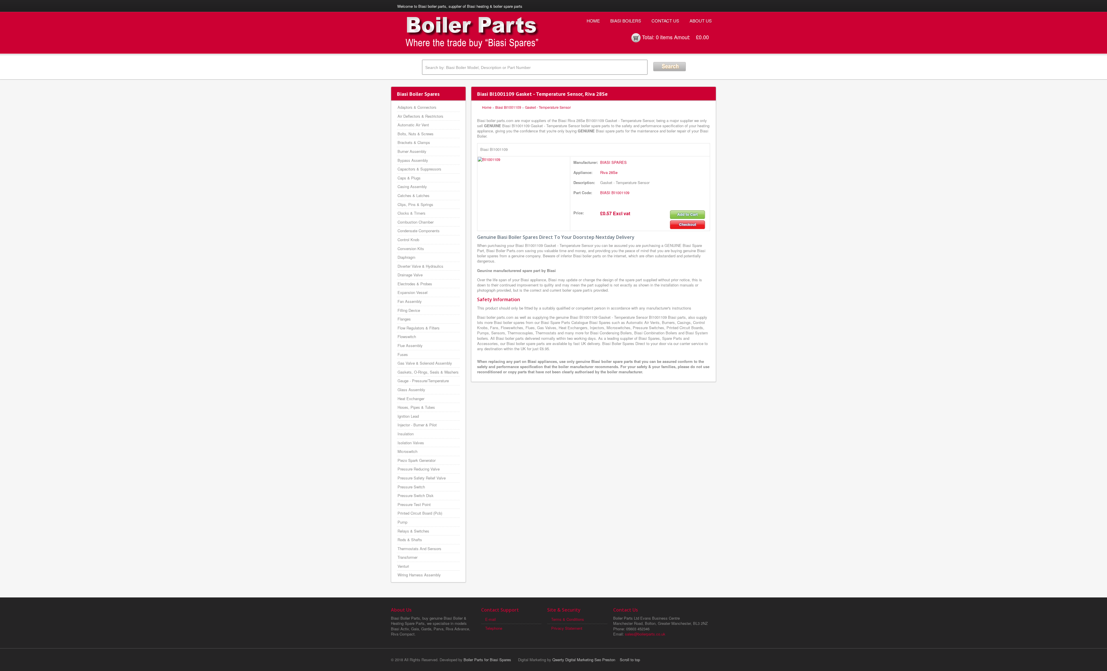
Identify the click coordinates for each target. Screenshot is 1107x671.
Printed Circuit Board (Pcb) (420, 513)
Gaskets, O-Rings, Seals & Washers (428, 372)
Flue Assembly (410, 345)
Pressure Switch (411, 487)
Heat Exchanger (411, 398)
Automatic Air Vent (413, 125)
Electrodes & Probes (415, 283)
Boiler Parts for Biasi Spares (487, 659)
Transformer (407, 557)
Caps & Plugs (409, 178)
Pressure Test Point (414, 504)
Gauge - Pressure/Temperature (423, 380)
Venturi (403, 566)
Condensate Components (419, 230)
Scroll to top (630, 659)
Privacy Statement (566, 628)
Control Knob (408, 239)
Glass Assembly (411, 389)
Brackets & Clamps (414, 142)
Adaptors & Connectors (417, 107)
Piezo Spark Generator (417, 460)
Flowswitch (407, 336)
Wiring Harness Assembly (419, 575)
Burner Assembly (412, 151)
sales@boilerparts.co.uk (645, 634)
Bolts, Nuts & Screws (416, 133)
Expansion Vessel (413, 292)
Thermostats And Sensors (419, 548)
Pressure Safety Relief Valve (422, 478)
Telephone (493, 628)
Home (593, 21)
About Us (701, 21)
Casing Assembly (412, 186)
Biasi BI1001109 (508, 107)
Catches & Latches (414, 195)
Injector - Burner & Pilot (417, 425)
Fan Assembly (410, 301)
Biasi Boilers (625, 21)
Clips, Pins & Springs (415, 204)
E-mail (490, 619)
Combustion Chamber (416, 222)
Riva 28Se (608, 172)
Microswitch (407, 451)
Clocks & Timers (412, 213)
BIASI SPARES (613, 162)
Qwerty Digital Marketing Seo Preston (583, 659)
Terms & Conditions (567, 619)
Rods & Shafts (410, 539)
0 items (664, 37)
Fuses (403, 354)
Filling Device (409, 310)
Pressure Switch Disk (416, 495)
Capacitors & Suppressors (419, 169)
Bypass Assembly (413, 160)
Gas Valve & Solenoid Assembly (425, 363)
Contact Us (665, 21)
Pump (402, 522)
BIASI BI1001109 (614, 192)
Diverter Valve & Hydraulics (420, 266)
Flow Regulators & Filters (419, 328)
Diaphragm (406, 257)
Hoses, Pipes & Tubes (416, 407)
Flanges (404, 319)
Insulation (406, 433)
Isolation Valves (411, 442)
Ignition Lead (408, 416)
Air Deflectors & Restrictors (420, 116)
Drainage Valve (410, 275)
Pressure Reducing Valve (419, 469)
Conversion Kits (411, 248)
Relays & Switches (413, 531)
